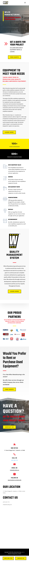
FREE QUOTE (14, 57)
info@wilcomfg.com (14, 470)
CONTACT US (9, 427)
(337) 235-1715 (14, 460)
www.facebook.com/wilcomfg (14, 480)
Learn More (9, 132)
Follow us (14, 478)
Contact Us (20, 558)
